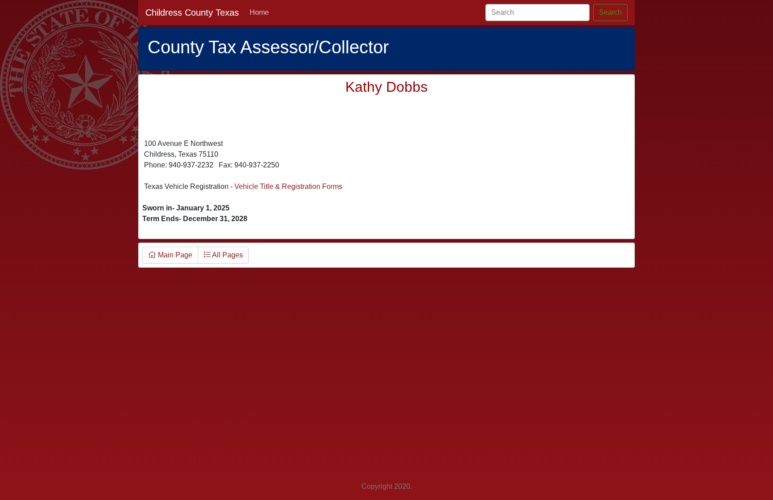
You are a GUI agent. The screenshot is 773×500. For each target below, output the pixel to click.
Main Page (174, 255)
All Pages (227, 255)
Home (259, 12)
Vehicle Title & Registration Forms (288, 186)
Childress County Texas (192, 12)
